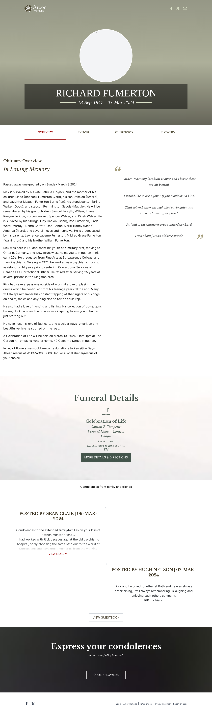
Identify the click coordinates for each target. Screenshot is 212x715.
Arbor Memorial (130, 704)
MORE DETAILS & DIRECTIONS (106, 457)
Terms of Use (146, 704)
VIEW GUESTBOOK (106, 617)
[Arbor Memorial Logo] (35, 8)
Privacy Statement (162, 704)
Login (118, 704)
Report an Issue (180, 704)
